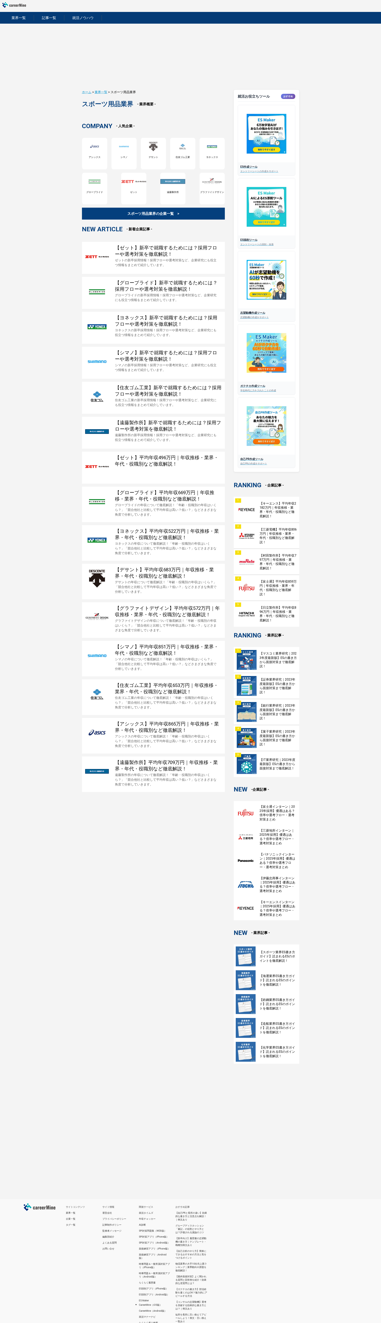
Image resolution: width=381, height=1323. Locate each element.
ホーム (86, 92)
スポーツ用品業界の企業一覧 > (153, 213)
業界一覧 (101, 92)
